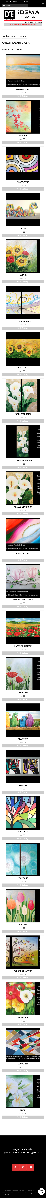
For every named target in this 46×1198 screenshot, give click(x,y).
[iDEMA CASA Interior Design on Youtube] (30, 1167)
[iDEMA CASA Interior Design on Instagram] (23, 1167)
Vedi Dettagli (23, 96)
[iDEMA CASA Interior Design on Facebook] (15, 1167)
